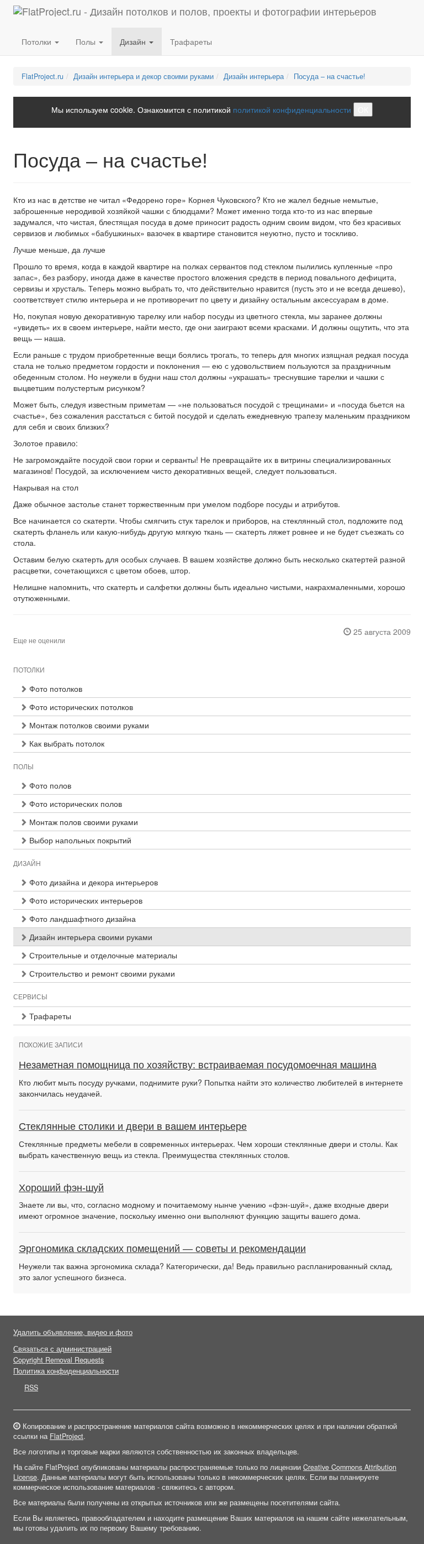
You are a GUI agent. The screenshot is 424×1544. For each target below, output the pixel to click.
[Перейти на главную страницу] (195, 14)
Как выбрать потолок (65, 743)
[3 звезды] (29, 631)
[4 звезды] (36, 631)
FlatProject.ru (42, 76)
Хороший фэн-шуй (61, 1187)
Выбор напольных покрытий (79, 840)
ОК (363, 109)
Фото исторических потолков (80, 706)
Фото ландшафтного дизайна (81, 918)
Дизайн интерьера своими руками (89, 936)
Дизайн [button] (134, 41)
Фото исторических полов (74, 803)
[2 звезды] (23, 631)
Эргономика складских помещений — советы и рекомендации (162, 1248)
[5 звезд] (43, 631)
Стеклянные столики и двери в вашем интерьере (133, 1126)
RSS (31, 1387)
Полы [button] (87, 41)
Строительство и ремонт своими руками (101, 973)
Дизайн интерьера (254, 76)
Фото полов (49, 785)
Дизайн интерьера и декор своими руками (143, 76)
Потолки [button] (38, 41)
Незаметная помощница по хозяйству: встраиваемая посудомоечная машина (198, 1065)
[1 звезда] (16, 631)
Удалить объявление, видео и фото (72, 1332)
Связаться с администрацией (62, 1349)
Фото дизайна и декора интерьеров (92, 882)
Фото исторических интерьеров (84, 900)
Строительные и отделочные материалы (102, 955)
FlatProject (66, 1436)
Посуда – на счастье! (329, 76)
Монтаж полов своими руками (82, 821)
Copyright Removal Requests (58, 1360)
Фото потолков (54, 688)
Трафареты (191, 41)
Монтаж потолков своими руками (88, 725)
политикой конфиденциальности (292, 109)
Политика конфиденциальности (66, 1371)
